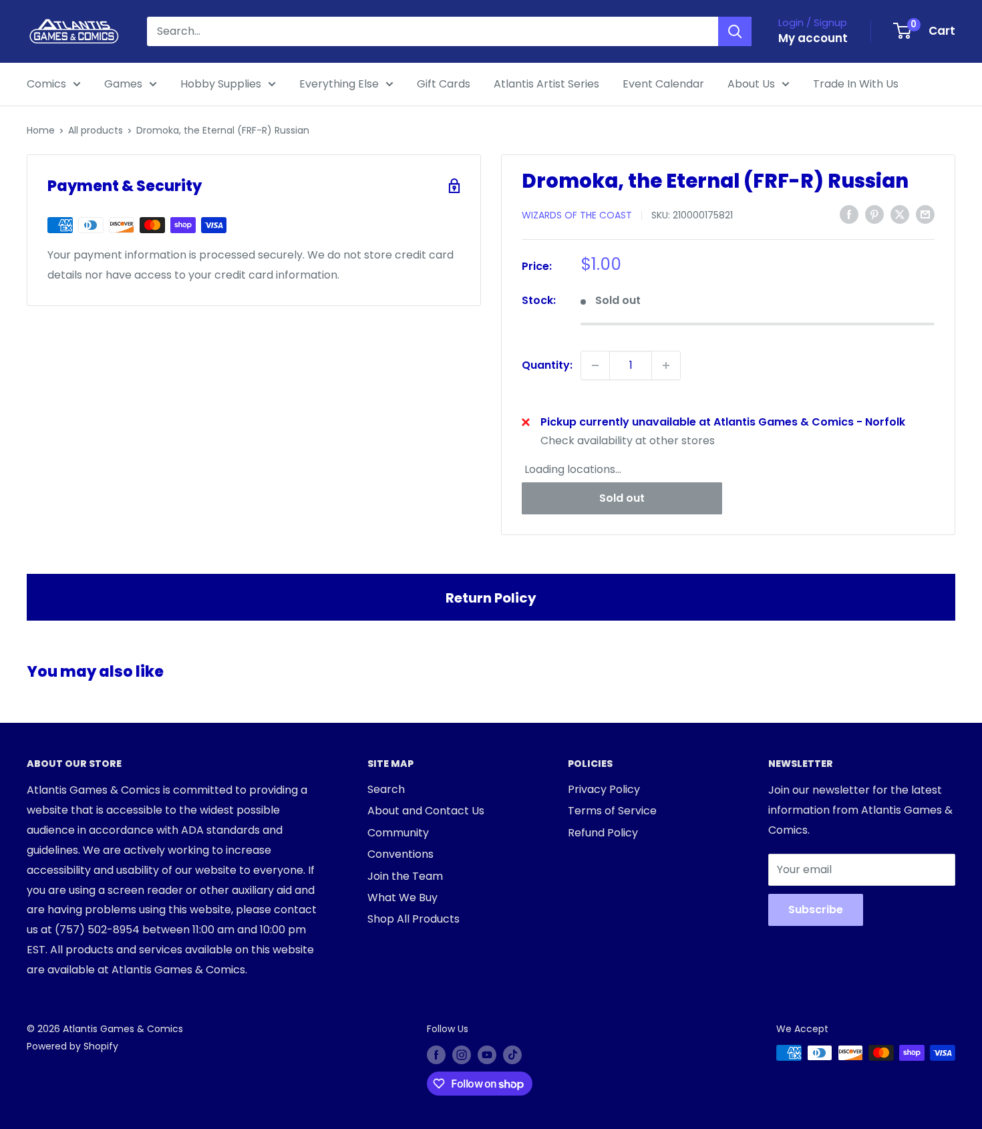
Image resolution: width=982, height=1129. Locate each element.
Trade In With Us (855, 84)
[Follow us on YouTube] (487, 1054)
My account (813, 38)
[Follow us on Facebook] (436, 1054)
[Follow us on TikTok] (512, 1054)
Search (386, 789)
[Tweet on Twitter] (899, 214)
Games (123, 84)
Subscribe (815, 909)
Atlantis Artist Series (546, 84)
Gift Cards (443, 84)
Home (41, 130)
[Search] (735, 31)
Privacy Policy (604, 789)
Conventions (400, 854)
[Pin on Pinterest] (874, 214)
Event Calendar (663, 84)
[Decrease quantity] (595, 365)
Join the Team (405, 876)
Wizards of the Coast (577, 215)
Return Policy (491, 598)
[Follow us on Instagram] (461, 1054)
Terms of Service (612, 810)
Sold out (622, 498)
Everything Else (339, 84)
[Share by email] (925, 214)
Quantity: (547, 365)
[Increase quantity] (666, 365)
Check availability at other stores (627, 440)
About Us (751, 84)
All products (95, 130)
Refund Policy (603, 832)
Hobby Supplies (220, 84)
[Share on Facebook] (849, 214)
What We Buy (402, 897)
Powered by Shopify (72, 1046)
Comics (46, 84)
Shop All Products (413, 919)
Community (398, 832)
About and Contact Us (425, 810)
